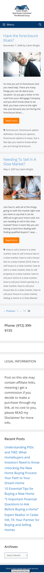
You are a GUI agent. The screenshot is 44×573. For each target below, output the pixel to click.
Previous (9, 310)
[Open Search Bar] (40, 24)
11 (24, 310)
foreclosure (12, 130)
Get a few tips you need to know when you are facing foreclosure (21, 142)
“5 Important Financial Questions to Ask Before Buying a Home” (22, 504)
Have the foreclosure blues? (20, 38)
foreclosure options (24, 134)
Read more (11, 120)
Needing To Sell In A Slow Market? (19, 161)
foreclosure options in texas (17, 138)
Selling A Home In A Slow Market (20, 298)
